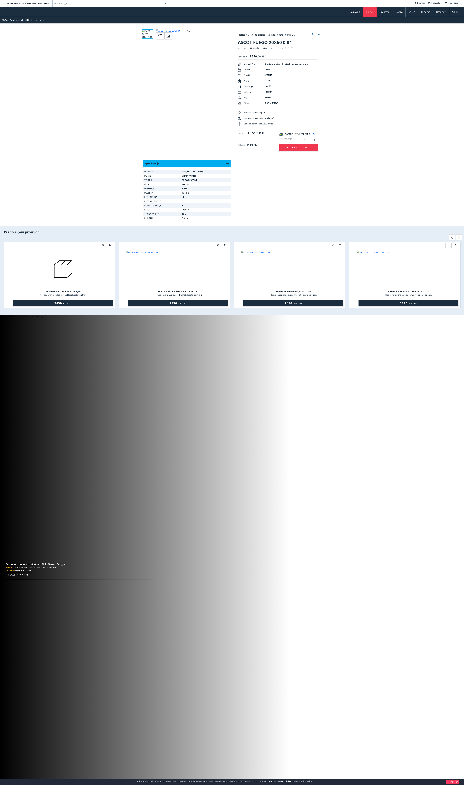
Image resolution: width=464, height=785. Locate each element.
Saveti (412, 12)
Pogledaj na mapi (18, 574)
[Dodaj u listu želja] (160, 35)
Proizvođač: (243, 48)
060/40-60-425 (49, 567)
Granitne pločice (17, 20)
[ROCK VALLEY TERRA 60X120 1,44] (178, 269)
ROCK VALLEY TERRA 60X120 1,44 (178, 291)
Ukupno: (242, 133)
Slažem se (452, 782)
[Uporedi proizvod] (168, 35)
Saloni (455, 12)
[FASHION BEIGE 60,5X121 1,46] (293, 269)
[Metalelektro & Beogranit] (14, 12)
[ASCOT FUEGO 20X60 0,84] (191, 30)
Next (459, 237)
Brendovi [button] (441, 12)
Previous (452, 237)
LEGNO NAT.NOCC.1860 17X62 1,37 (408, 291)
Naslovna (354, 12)
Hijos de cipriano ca (35, 20)
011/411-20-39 (20, 567)
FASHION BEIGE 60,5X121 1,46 (293, 291)
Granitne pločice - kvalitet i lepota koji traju (270, 34)
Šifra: (281, 48)
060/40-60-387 (34, 567)
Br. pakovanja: (285, 138)
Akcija (399, 12)
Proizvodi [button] (385, 12)
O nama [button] (425, 12)
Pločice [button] (370, 12)
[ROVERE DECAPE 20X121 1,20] (63, 269)
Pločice (5, 20)
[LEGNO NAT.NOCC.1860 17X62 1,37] (408, 269)
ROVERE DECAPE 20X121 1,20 (63, 291)
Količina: (241, 145)
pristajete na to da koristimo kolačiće (283, 781)
